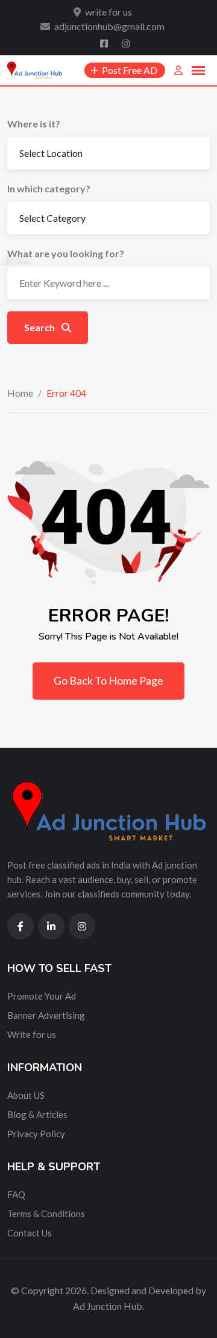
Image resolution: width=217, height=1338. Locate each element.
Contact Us (29, 1232)
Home (20, 393)
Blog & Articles (37, 1114)
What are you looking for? (65, 253)
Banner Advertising (46, 1015)
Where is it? (33, 123)
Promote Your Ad (41, 996)
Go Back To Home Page (108, 680)
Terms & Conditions (46, 1213)
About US (26, 1095)
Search (40, 327)
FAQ (16, 1194)
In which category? (48, 188)
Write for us (31, 1034)
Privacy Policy (36, 1133)
